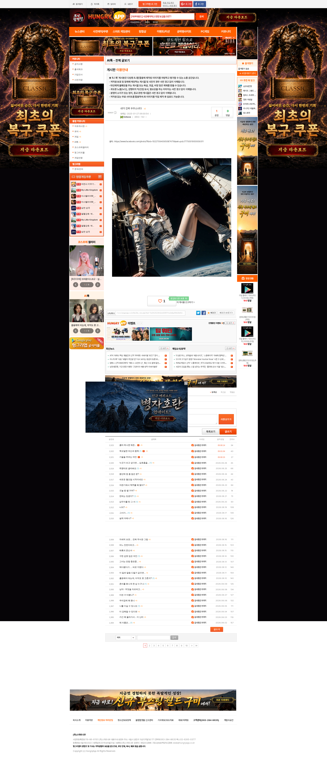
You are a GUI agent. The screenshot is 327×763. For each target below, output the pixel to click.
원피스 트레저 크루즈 (250, 95)
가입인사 (78, 74)
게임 (77, 137)
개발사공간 (228, 720)
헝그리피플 (79, 152)
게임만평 (78, 158)
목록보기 (210, 432)
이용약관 (89, 720)
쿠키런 (155, 22)
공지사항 (78, 64)
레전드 (147, 22)
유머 (77, 131)
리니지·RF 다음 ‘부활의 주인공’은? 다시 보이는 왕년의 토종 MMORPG (137, 359)
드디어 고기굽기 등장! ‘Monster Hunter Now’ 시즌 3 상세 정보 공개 (203, 359)
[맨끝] (196, 645)
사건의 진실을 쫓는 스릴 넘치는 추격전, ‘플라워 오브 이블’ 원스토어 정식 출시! (206, 367)
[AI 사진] (86, 310)
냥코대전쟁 (247, 86)
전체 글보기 (122, 60)
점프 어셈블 (247, 99)
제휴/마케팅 (183, 720)
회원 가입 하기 (168, 3)
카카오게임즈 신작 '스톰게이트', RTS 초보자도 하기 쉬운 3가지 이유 (202, 363)
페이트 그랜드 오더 (250, 91)
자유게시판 (80, 126)
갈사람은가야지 (200, 445)
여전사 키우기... (88, 184)
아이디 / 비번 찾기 (170, 6)
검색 (201, 16)
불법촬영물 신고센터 (144, 720)
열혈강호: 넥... (87, 214)
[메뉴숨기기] (229, 37)
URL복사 (111, 313)
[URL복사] (146, 313)
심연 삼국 (85, 208)
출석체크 (78, 69)
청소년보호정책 (124, 720)
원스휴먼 (246, 113)
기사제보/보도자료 (166, 720)
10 (186, 645)
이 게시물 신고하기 (185, 302)
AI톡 (77, 142)
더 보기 (164, 348)
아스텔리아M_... (88, 196)
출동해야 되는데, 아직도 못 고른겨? (87, 325)
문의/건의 (78, 169)
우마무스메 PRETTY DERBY (250, 104)
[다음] (192, 645)
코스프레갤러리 (81, 147)
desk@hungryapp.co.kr (184, 743)
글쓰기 (228, 432)
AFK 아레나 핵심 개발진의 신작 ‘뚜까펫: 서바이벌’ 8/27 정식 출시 (136, 355)
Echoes (127, 117)
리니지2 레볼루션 (250, 108)
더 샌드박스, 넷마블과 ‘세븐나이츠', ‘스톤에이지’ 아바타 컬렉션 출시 (202, 355)
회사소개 (76, 720)
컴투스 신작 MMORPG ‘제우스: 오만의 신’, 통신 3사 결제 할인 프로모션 (138, 363)
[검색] (174, 637)
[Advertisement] (171, 529)
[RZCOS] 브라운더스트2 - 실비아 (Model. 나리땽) (96, 279)
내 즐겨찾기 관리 (247, 73)
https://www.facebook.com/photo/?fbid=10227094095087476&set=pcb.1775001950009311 (159, 141)
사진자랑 (78, 80)
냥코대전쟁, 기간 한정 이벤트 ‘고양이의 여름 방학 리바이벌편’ (133, 367)
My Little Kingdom (89, 190)
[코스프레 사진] (86, 260)
